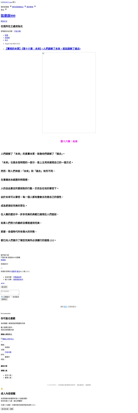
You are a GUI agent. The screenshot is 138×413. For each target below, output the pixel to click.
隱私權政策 (80, 385)
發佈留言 (4, 299)
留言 (18, 271)
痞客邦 (13, 271)
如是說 (3, 260)
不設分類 (17, 31)
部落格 (7, 38)
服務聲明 (88, 385)
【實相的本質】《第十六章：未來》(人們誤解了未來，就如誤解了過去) (42, 48)
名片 (6, 40)
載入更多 (4, 287)
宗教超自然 (17, 277)
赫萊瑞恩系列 (18, 279)
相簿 (6, 35)
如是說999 (8, 15)
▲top (2, 283)
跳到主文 (4, 21)
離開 (11, 409)
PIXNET (54, 385)
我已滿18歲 (5, 409)
